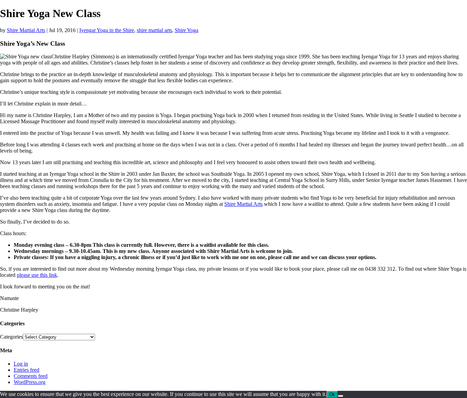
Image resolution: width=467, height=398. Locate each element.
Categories (11, 337)
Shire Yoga (186, 30)
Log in (21, 364)
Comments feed (31, 376)
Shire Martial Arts (26, 30)
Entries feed (26, 370)
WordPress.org (29, 382)
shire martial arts (154, 30)
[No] (340, 396)
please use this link (37, 275)
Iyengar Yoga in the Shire (106, 30)
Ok (332, 394)
